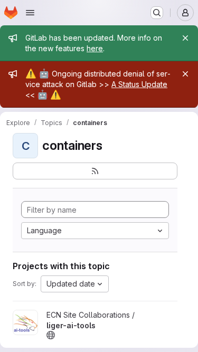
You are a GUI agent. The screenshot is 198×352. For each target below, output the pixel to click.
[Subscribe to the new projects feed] (95, 171)
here (95, 48)
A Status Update (139, 84)
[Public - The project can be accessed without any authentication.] (50, 335)
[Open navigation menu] (30, 12)
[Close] (185, 38)
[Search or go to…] (156, 12)
